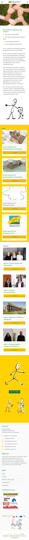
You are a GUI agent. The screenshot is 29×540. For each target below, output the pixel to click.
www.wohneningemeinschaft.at (11, 443)
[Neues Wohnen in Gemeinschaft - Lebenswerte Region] (14, 1)
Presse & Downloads (8, 479)
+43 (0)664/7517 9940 (9, 438)
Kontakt (4, 476)
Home (3, 473)
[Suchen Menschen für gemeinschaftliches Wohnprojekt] (14, 137)
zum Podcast (14, 268)
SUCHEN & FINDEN (14, 391)
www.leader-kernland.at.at (10, 449)
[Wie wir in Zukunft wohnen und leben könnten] (14, 254)
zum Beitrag (14, 152)
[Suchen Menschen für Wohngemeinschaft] (14, 193)
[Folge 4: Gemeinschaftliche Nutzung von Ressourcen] (14, 335)
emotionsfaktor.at (14, 537)
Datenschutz (6, 482)
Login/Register (24, 2)
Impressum (5, 485)
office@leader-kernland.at (10, 446)
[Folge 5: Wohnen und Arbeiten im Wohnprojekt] (14, 308)
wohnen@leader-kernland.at (11, 441)
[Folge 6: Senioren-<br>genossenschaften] (14, 281)
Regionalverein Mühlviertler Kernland (11, 535)
